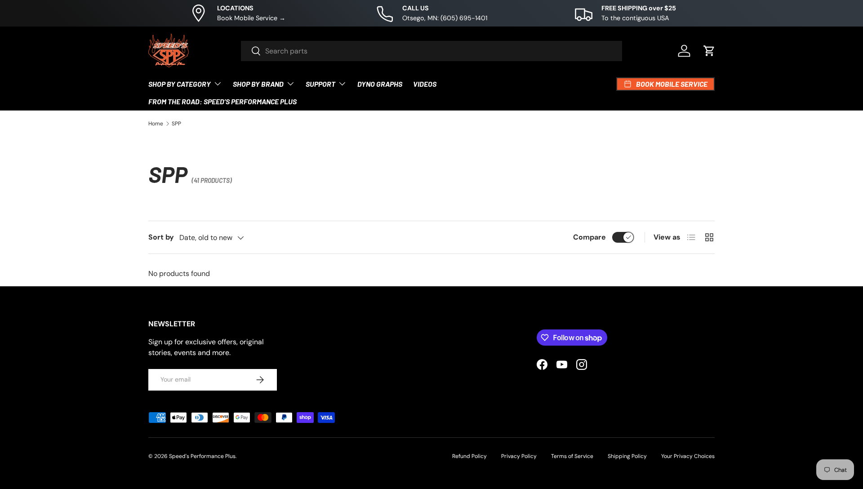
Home (155, 123)
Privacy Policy (519, 456)
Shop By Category (179, 84)
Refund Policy (469, 456)
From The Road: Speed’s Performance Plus (222, 101)
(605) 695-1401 (463, 18)
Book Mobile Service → (251, 18)
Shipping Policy (627, 456)
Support (320, 84)
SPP (176, 123)
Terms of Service (572, 456)
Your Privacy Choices (688, 456)
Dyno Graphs (379, 84)
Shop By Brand (258, 84)
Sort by (161, 237)
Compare (589, 237)
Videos (424, 84)
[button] (709, 51)
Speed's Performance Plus (202, 456)
